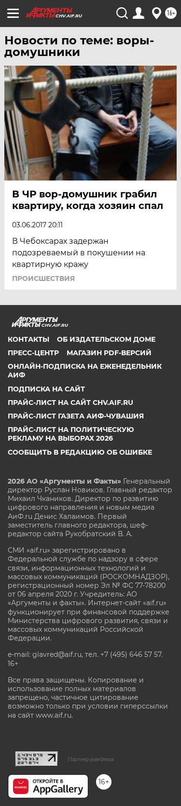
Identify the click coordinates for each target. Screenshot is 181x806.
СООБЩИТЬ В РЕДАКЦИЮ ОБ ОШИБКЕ (80, 452)
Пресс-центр (33, 352)
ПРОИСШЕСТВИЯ (43, 278)
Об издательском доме (106, 339)
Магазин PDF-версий (109, 352)
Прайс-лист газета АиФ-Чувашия (76, 416)
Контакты (28, 339)
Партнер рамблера (91, 759)
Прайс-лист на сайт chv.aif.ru (70, 402)
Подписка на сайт (46, 389)
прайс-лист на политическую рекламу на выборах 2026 (71, 434)
